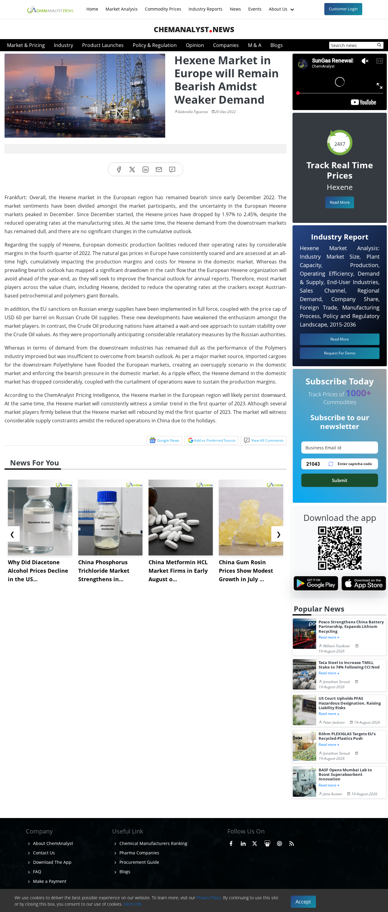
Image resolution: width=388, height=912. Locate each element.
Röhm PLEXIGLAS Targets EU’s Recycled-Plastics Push (347, 736)
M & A (254, 45)
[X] (132, 169)
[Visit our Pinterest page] (279, 842)
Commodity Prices (163, 6)
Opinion (195, 45)
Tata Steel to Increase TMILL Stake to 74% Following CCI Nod (349, 665)
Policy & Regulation (155, 45)
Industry (63, 45)
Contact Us (43, 853)
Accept (303, 901)
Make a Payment (49, 881)
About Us (279, 6)
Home (92, 6)
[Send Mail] (159, 169)
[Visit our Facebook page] (231, 842)
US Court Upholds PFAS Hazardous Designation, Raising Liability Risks (350, 703)
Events (255, 6)
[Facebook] (118, 169)
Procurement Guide (138, 862)
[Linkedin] (145, 169)
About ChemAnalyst (52, 843)
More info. (133, 904)
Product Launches (103, 45)
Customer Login (343, 9)
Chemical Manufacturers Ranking (152, 843)
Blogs (276, 45)
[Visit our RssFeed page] (292, 842)
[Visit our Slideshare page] (267, 842)
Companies (226, 45)
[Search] (379, 45)
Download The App (52, 862)
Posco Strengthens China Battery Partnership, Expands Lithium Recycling (351, 627)
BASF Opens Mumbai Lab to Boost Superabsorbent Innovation (345, 775)
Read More (340, 202)
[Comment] (172, 169)
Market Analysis (121, 6)
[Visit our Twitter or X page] (254, 842)
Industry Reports (205, 6)
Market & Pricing (26, 45)
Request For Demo (339, 353)
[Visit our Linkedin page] (243, 842)
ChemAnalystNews (194, 29)
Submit (339, 480)
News (235, 6)
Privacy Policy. (209, 897)
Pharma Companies (138, 853)
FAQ (36, 871)
